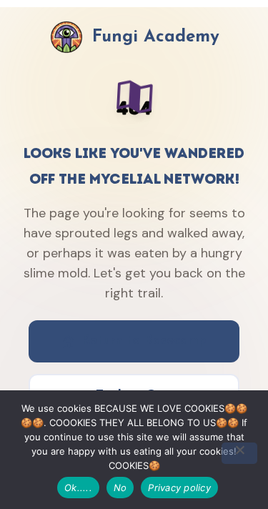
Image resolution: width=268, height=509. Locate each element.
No (120, 487)
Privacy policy (179, 487)
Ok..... (78, 487)
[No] (239, 453)
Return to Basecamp (144, 341)
